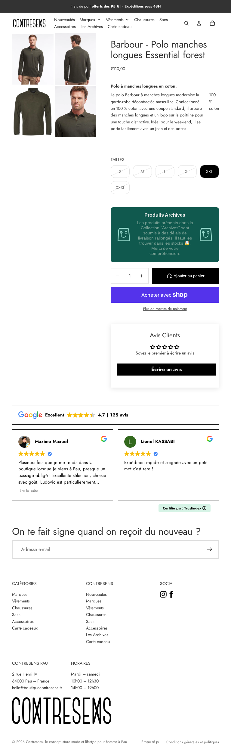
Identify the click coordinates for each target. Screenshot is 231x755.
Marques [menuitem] (87, 20)
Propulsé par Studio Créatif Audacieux (150, 741)
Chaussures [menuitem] (144, 20)
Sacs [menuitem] (163, 20)
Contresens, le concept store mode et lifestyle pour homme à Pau (76, 741)
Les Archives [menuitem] (92, 26)
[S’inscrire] (209, 549)
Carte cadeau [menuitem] (119, 26)
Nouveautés (96, 594)
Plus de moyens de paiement (165, 308)
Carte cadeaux (25, 628)
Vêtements (21, 601)
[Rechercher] (186, 23)
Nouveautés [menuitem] (64, 20)
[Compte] (199, 23)
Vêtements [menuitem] (115, 20)
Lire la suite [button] (22, 491)
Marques (19, 594)
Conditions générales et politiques (192, 742)
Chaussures (22, 608)
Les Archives (97, 635)
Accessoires (23, 621)
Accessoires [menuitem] (65, 26)
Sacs (16, 614)
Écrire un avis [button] (166, 369)
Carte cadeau (98, 642)
